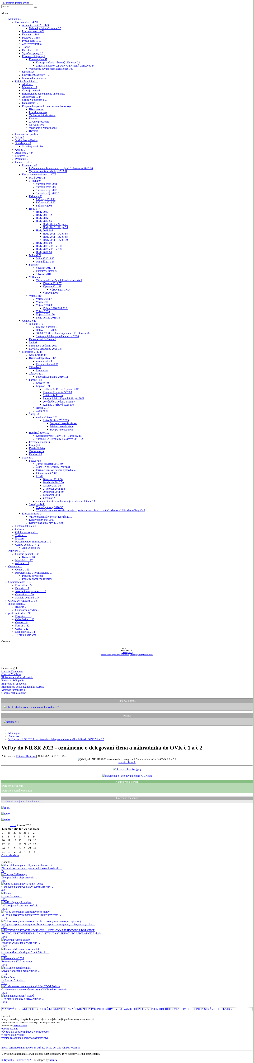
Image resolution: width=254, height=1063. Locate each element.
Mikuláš (35, 255)
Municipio (8, 2)
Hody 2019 (44, 252)
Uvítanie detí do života (42, 339)
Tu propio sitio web (25, 634)
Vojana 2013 (44, 298)
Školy (34, 414)
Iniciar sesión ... (16, 603)
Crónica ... (21, 529)
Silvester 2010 (43, 274)
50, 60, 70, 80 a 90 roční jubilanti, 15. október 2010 (64, 333)
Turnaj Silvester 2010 (49, 463)
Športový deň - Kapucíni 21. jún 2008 (63, 398)
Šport (27, 457)
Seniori (33, 342)
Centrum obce (36, 451)
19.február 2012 (53, 482)
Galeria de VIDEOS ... (22, 600)
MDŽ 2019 (37, 177)
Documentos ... (26, 22)
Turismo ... (21, 535)
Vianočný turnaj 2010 (49, 507)
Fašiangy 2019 (45, 199)
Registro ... (21, 606)
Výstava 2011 (52, 286)
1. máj (35, 180)
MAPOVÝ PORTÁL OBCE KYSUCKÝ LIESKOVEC (33, 1009)
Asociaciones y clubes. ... (30, 591)
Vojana (35, 295)
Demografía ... (30, 102)
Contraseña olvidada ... (27, 609)
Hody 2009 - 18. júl (49, 246)
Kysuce (19, 538)
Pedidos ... (31, 37)
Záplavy (36, 373)
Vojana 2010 (44, 305)
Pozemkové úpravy (33, 56)
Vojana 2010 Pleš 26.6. (55, 308)
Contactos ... (15, 566)
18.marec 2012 (53, 479)
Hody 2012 (44, 221)
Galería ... (23, 162)
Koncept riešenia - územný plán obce (58, 62)
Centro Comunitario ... (34, 99)
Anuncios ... (24, 152)
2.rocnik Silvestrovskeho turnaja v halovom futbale (65, 501)
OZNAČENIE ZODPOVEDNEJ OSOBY (89, 1009)
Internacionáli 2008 (46, 473)
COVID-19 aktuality (36, 74)
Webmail (75, 1047)
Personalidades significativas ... (33, 541)
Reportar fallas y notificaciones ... (33, 572)
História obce (36, 109)
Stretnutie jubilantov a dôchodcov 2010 (57, 336)
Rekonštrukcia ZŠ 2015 (56, 420)
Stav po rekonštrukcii (61, 429)
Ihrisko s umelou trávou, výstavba (56, 470)
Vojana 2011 (43, 302)
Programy (21, 158)
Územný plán (38, 59)
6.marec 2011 (52, 485)
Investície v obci (39, 442)
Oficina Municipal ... (26, 81)
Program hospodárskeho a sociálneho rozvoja (47, 106)
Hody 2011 (44, 230)
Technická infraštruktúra (42, 115)
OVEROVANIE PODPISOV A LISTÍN (136, 1009)
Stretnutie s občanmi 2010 (43, 345)
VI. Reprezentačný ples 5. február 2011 (50, 516)
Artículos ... (16, 550)
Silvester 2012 (45, 267)
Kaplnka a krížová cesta (58, 404)
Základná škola (46, 417)
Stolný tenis (37, 504)
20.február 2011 (53, 491)
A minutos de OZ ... (35, 25)
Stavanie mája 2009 (46, 186)
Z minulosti (44, 361)
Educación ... (23, 585)
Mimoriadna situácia (34, 78)
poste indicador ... (19, 613)
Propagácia (35, 445)
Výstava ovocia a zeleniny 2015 (48, 171)
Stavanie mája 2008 (46, 190)
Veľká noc (34, 277)
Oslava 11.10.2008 (46, 330)
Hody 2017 (42, 211)
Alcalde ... (27, 84)
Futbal (35, 460)
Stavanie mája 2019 (47, 193)
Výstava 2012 (52, 283)
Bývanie (33, 130)
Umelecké (35, 454)
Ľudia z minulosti (47, 364)
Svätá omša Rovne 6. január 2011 (61, 389)
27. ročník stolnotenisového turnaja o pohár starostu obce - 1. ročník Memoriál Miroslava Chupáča (90, 510)
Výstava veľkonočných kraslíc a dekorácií (59, 280)
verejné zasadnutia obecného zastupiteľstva (24, 1037)
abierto (23, 1025)
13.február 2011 (53, 494)
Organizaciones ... (19, 581)
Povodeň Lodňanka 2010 (52, 376)
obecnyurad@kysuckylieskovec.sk (115, 655)
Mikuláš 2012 (45, 258)
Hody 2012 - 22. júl (55, 224)
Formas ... (22, 625)
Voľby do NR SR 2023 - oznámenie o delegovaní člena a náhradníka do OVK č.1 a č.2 (56, 739)
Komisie (28, 557)
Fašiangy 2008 (44, 205)
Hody (34, 208)
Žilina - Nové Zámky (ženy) (53, 466)
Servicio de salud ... (27, 597)
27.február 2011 (54, 488)
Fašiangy (35, 196)
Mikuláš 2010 (45, 261)
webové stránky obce (13, 1034)
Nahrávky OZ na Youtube (45, 28)
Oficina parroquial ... (26, 532)
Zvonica (42, 410)
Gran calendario (10, 855)
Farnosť (36, 379)
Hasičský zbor (39, 432)
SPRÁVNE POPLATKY (218, 1009)
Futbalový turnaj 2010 (48, 270)
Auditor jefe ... (31, 96)
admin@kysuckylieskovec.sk (141, 655)
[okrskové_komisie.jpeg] (127, 769)
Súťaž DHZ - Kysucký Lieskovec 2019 (59, 438)
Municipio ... (15, 18)
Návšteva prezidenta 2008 (45, 348)
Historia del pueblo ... (42, 358)
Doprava (34, 118)
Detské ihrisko (37, 448)
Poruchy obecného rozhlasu (37, 578)
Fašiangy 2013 (45, 202)
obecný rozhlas (9, 1028)
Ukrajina (28, 71)
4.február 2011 (51, 498)
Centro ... (21, 622)
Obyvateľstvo (36, 124)
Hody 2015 (44, 214)
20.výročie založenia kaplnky (59, 401)
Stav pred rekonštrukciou (63, 423)
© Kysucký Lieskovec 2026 (16, 1060)
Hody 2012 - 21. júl (55, 227)
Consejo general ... (32, 90)
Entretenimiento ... (32, 513)
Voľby (19, 137)
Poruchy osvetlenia (32, 575)
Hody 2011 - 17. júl (55, 233)
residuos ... (22, 563)
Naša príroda (37, 354)
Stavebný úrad (23, 143)
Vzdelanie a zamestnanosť (43, 127)
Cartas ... (21, 628)
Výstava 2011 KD (60, 289)
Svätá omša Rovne (53, 395)
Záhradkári (35, 367)
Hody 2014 (42, 218)
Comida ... (29, 165)
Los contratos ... (33, 31)
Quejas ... (20, 149)
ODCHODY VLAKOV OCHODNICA (181, 1009)
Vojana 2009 (43, 311)
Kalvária (42, 382)
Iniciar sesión (21, 2)
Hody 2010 (44, 242)
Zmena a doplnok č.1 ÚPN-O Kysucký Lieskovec (65, 65)
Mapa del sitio (53, 1047)
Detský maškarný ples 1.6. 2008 (46, 522)
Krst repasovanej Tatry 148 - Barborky (59, 435)
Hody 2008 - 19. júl (49, 249)
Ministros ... (29, 87)
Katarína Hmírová (26, 756)
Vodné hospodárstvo (26, 140)
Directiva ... (30, 50)
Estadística (39, 1047)
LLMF (39, 476)
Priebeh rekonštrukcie (61, 426)
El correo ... (21, 155)
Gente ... (29, 320)
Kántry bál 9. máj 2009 (41, 519)
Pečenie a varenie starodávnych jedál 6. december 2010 (61, 168)
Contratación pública (28, 134)
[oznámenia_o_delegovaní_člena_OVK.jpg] (127, 775)
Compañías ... (24, 594)
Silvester (33, 264)
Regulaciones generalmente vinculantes (43, 93)
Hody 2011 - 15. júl (55, 239)
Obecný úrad (127, 653)
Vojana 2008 (45, 314)
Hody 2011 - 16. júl (55, 236)
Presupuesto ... (31, 40)
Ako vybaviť (31, 547)
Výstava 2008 (50, 292)
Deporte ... (22, 588)
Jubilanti (36, 323)
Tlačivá (27, 46)
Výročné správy (32, 53)
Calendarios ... (24, 619)
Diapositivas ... (25, 631)
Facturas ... (30, 34)
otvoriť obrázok (127, 762)
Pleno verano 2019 (48, 317)
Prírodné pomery (38, 112)
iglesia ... (42, 407)
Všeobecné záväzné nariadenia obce (51, 68)
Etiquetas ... (23, 616)
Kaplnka (43, 386)
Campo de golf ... (27, 544)
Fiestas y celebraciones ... (39, 174)
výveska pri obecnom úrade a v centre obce (25, 1031)
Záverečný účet (32, 43)
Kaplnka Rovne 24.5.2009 (57, 392)
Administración (24, 1047)
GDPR (65, 1047)
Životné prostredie (39, 121)
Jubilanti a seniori (46, 326)
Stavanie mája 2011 (46, 183)
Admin (16, 1025)
